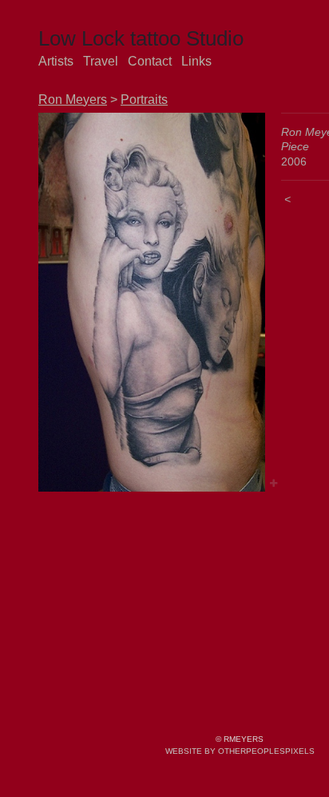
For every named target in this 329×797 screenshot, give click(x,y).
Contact (150, 61)
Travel (100, 61)
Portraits (144, 99)
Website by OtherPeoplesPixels (240, 751)
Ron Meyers (72, 99)
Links (196, 61)
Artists (55, 61)
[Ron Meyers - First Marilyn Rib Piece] (151, 302)
